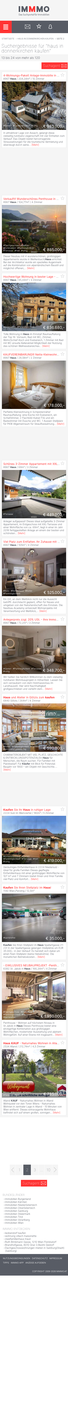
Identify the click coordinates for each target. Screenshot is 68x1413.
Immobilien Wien (14, 1222)
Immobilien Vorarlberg (17, 1219)
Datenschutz (40, 1258)
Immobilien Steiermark (17, 1213)
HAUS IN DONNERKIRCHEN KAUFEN (35, 38)
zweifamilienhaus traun (18, 1238)
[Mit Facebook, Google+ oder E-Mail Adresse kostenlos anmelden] (50, 27)
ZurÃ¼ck (5, 105)
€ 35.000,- (55, 938)
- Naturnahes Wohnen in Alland (31, 1043)
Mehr (35, 144)
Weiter (63, 105)
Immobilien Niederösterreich (21, 1204)
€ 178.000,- (54, 405)
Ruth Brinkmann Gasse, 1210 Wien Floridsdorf (30, 1241)
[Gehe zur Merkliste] (39, 27)
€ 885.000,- (54, 249)
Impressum (55, 1258)
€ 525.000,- (54, 592)
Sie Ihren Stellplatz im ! (27, 887)
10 (48, 1170)
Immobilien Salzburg (16, 1210)
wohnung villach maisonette (20, 1235)
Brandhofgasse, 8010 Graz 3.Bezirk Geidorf (29, 1244)
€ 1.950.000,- (53, 1016)
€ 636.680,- (54, 327)
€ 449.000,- (54, 514)
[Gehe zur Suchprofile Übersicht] (27, 27)
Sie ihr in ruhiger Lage (27, 809)
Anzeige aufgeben (35, 1262)
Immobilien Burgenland (18, 1198)
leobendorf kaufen (15, 1232)
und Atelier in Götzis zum (29, 697)
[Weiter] (55, 1170)
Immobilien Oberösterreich (20, 1207)
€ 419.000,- (54, 860)
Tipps (6, 1262)
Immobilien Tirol (14, 1216)
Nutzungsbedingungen (16, 1258)
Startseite (8, 38)
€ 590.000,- (54, 748)
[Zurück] (13, 1170)
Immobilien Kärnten (16, 1201)
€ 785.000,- (54, 1094)
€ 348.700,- (54, 670)
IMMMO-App (17, 1262)
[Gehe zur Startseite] (34, 15)
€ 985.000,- (54, 126)
